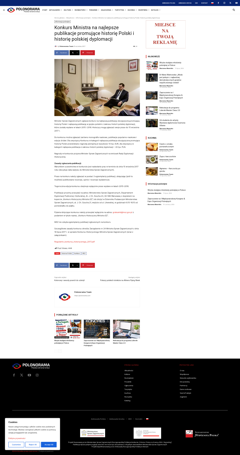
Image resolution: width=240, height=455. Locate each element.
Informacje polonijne (83, 18)
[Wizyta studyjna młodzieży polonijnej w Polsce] (67, 329)
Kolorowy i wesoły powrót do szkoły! (69, 280)
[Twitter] (21, 375)
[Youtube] (236, 3)
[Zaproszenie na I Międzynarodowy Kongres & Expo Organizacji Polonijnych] (97, 329)
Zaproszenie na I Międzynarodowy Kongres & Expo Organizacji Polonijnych (97, 343)
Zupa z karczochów (168, 156)
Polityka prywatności (16, 438)
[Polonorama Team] (56, 46)
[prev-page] (56, 351)
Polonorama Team (66, 46)
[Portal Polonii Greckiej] (23, 10)
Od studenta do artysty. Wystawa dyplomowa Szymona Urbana (172, 123)
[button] (234, 10)
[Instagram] (224, 3)
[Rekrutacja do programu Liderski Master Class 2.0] (126, 329)
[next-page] (60, 351)
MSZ (84, 253)
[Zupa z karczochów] (152, 159)
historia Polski (67, 253)
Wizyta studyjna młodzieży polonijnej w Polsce (167, 190)
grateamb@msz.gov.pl (122, 212)
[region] (32, 434)
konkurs (77, 253)
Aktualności (70, 18)
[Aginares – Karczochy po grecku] (152, 171)
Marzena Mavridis (166, 68)
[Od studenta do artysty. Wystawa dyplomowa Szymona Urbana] (152, 123)
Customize (16, 444)
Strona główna (59, 18)
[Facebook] (218, 3)
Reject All (32, 444)
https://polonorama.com (82, 295)
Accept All (49, 444)
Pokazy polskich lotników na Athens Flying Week (120, 280)
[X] (230, 3)
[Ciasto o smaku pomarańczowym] (152, 147)
